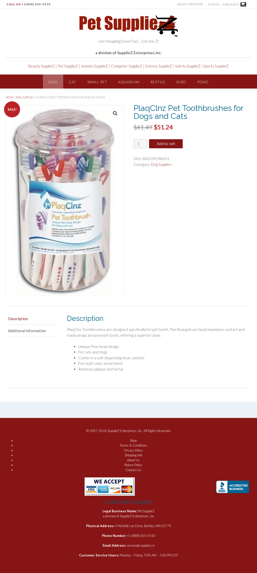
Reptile (158, 82)
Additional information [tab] (27, 330)
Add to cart (166, 144)
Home (10, 97)
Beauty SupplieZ (41, 66)
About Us (133, 460)
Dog (53, 82)
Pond (203, 82)
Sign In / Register (190, 4)
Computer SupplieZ (126, 66)
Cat (72, 82)
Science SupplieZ (158, 66)
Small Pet (97, 82)
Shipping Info (133, 455)
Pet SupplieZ (67, 66)
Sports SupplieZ (216, 66)
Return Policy (133, 465)
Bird (181, 82)
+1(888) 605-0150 (35, 4)
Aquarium (128, 82)
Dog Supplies (25, 97)
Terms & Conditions (133, 445)
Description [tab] (18, 318)
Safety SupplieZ (188, 66)
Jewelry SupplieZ (94, 66)
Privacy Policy (133, 450)
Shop (133, 441)
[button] (115, 113)
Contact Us (133, 470)
